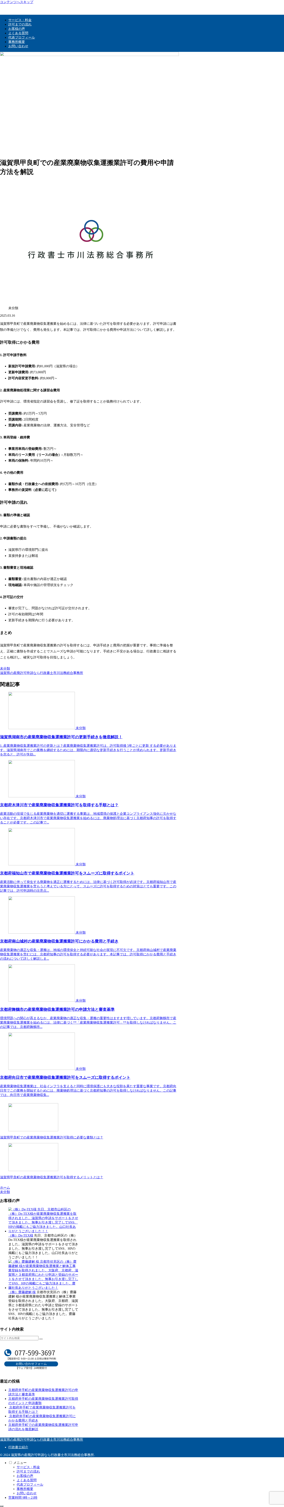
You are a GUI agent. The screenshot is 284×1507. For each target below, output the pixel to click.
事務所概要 (25, 1489)
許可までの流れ (28, 1471)
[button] (41, 1339)
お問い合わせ (27, 1493)
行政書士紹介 (18, 1447)
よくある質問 (27, 1480)
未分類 (5, 668)
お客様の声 (25, 1476)
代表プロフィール (30, 1484)
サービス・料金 (28, 1467)
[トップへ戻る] (1, 1506)
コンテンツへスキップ (16, 2)
